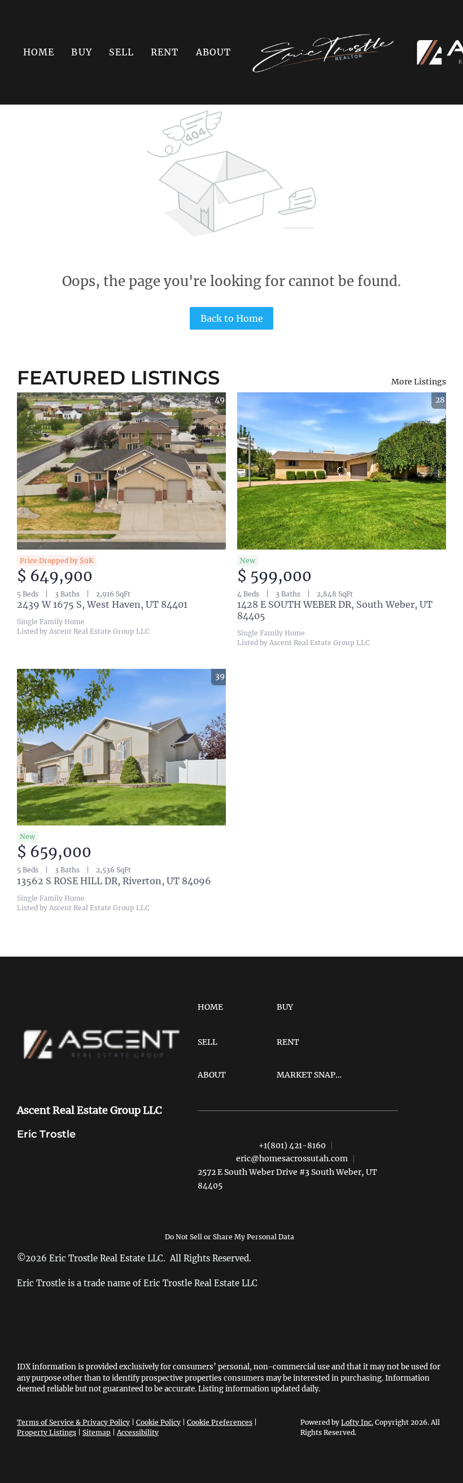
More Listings (418, 382)
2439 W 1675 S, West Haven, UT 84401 (102, 604)
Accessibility (138, 1432)
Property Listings (46, 1432)
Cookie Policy (158, 1422)
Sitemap (96, 1432)
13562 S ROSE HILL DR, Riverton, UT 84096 (114, 881)
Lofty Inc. (357, 1422)
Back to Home (231, 318)
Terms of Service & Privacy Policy (73, 1422)
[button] (81, 52)
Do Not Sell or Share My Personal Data (229, 1237)
